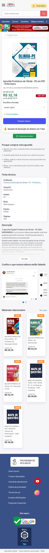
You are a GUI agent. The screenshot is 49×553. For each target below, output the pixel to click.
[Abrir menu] (3, 6)
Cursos (15, 22)
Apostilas (6, 22)
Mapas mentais (37, 22)
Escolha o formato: (11, 103)
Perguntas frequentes (17, 503)
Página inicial (12, 35)
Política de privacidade (17, 487)
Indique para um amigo (26, 136)
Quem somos (13, 471)
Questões (25, 22)
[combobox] (21, 13)
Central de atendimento (17, 482)
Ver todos (43, 310)
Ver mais (24, 259)
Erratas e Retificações (17, 498)
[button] (24, 77)
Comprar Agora (23, 121)
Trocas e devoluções (16, 476)
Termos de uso (14, 492)
